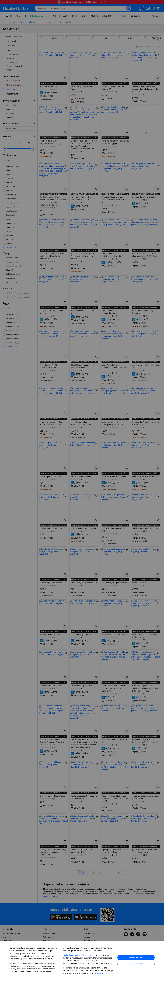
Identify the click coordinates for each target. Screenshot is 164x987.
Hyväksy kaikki (136, 957)
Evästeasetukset (136, 963)
